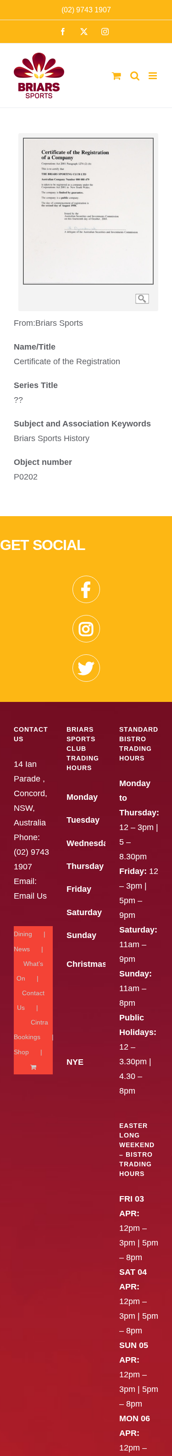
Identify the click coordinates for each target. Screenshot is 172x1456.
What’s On (30, 971)
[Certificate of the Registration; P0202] (88, 137)
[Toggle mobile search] (134, 76)
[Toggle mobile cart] (116, 76)
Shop (21, 1052)
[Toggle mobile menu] (153, 76)
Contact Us (30, 1000)
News (22, 949)
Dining (23, 934)
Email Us (30, 896)
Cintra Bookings (31, 1030)
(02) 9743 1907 (86, 10)
